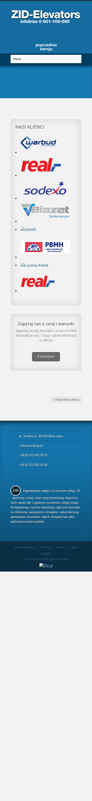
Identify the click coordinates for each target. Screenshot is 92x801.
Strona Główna (23, 547)
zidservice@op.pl (31, 445)
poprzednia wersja (46, 47)
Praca (60, 547)
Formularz (46, 356)
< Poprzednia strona (66, 399)
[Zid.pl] (46, 21)
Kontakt (46, 553)
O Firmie (45, 547)
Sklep (74, 547)
